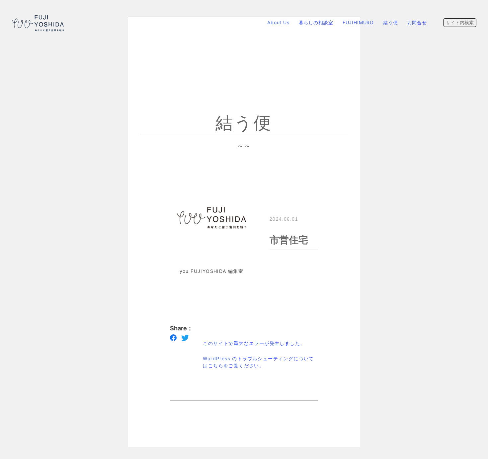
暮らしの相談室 (316, 22)
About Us (278, 22)
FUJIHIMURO (358, 22)
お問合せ (417, 22)
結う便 (390, 22)
